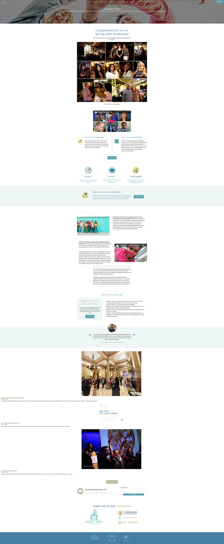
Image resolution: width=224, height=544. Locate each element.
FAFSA (126, 314)
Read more (94, 401)
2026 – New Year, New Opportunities (10, 423)
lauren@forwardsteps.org (87, 311)
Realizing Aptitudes (100, 277)
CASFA (115, 316)
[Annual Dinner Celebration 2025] (111, 449)
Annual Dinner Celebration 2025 (9, 470)
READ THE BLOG (112, 481)
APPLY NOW (90, 316)
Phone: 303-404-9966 (95, 537)
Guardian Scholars (107, 269)
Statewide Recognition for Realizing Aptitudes (12, 397)
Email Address (123, 487)
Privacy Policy (126, 540)
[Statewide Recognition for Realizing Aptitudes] (111, 373)
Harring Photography (115, 104)
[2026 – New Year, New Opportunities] (111, 412)
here (136, 303)
